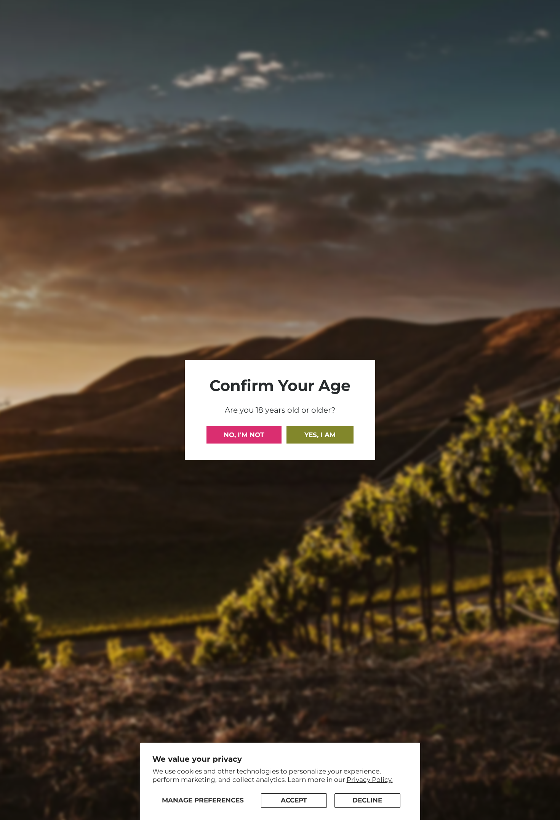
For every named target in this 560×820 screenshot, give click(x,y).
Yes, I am (320, 435)
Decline (367, 800)
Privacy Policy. (370, 779)
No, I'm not (244, 435)
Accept (294, 800)
